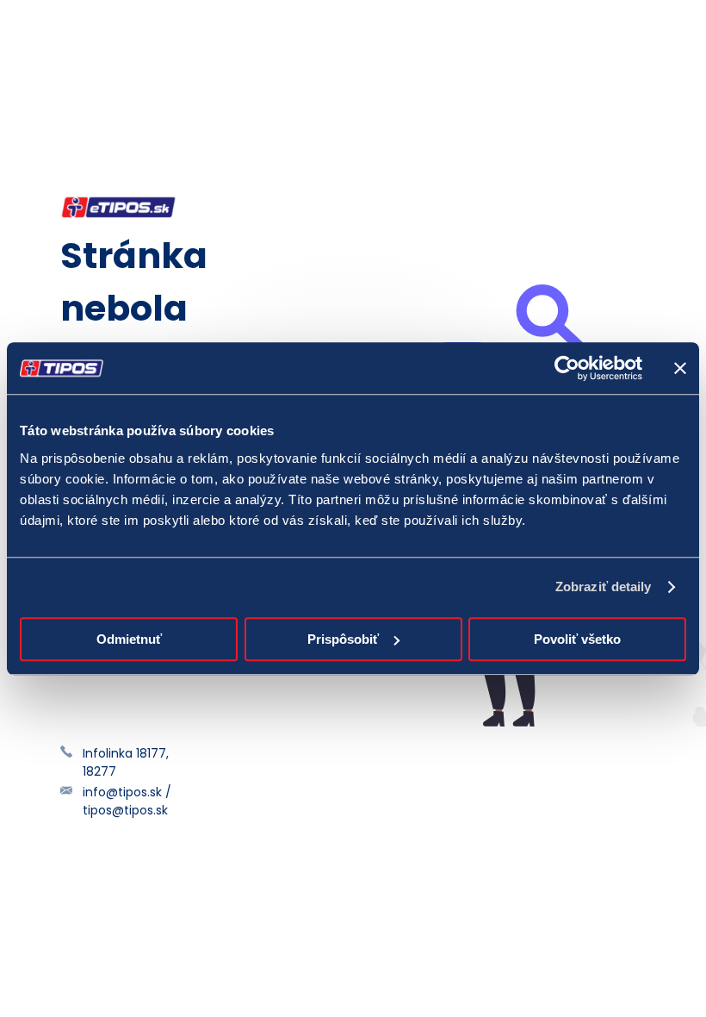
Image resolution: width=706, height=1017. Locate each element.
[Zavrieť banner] (680, 368)
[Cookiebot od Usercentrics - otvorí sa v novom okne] (567, 368)
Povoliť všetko (577, 639)
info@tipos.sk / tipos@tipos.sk (127, 801)
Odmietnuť (129, 639)
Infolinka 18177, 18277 (126, 762)
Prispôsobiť (343, 639)
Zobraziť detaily (603, 586)
